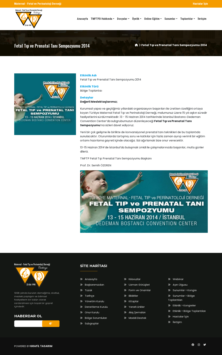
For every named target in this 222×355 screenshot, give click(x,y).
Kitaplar (133, 301)
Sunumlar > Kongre (184, 290)
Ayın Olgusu (179, 284)
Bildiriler (133, 296)
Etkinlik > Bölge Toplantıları (189, 311)
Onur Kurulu (91, 312)
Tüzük (88, 290)
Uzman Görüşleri (139, 284)
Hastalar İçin (200, 3)
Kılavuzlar (134, 279)
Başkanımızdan (94, 284)
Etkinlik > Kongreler (184, 305)
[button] (102, 18)
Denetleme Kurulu (96, 307)
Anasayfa (90, 279)
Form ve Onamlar (139, 290)
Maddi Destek (137, 318)
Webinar (177, 279)
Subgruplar (91, 323)
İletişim (177, 322)
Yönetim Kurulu (94, 301)
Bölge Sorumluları (95, 318)
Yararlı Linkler (136, 307)
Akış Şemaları (137, 312)
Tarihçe (89, 296)
